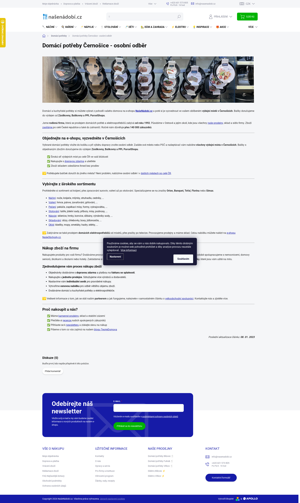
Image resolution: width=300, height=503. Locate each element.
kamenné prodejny (68, 315)
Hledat (179, 16)
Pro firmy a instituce (105, 471)
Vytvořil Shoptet (226, 499)
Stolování (54, 211)
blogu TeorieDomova (105, 329)
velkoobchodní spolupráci (179, 298)
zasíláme (47, 127)
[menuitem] (50, 27)
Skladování (55, 220)
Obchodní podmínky (52, 481)
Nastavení (115, 256)
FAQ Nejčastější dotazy (53, 476)
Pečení (52, 206)
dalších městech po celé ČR (156, 173)
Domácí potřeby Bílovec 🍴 (161, 456)
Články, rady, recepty (105, 481)
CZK (248, 3)
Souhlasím (183, 258)
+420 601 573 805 (220, 464)
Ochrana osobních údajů (54, 486)
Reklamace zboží (110, 4)
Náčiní (52, 198)
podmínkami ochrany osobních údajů (160, 416)
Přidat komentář (53, 371)
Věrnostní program (104, 476)
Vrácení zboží (91, 4)
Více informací (129, 250)
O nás (98, 461)
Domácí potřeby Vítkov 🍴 (160, 466)
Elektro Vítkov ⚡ (156, 476)
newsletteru (72, 325)
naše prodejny (215, 122)
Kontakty (99, 456)
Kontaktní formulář (221, 477)
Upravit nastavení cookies (112, 499)
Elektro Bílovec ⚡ (156, 471)
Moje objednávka (50, 4)
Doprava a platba (71, 4)
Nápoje (52, 215)
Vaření (52, 202)
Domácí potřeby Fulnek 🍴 (160, 461)
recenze (67, 320)
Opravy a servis (102, 466)
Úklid (51, 224)
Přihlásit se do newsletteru (129, 426)
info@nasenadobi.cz (222, 456)
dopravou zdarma (74, 161)
